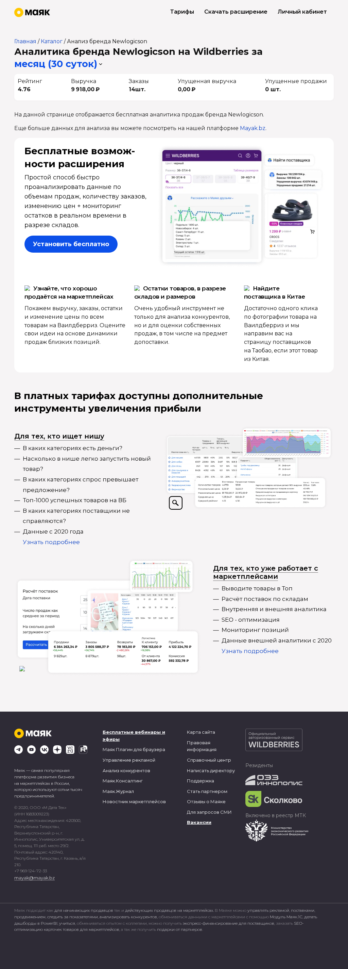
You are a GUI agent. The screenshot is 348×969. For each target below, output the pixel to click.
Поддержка (200, 780)
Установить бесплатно (71, 244)
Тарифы (182, 12)
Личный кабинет (302, 12)
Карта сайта (201, 732)
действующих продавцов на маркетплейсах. (169, 910)
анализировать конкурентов (128, 916)
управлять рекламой (268, 910)
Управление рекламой (129, 760)
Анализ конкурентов (126, 770)
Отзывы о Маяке (206, 801)
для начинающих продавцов (84, 910)
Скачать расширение (235, 12)
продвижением (30, 916)
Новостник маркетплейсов (134, 801)
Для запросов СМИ (209, 812)
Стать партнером (207, 791)
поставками (302, 910)
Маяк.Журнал (118, 791)
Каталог (52, 41)
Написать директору (211, 770)
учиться (67, 923)
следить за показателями (72, 916)
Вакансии (199, 822)
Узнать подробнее (51, 542)
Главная (25, 41)
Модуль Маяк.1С (286, 916)
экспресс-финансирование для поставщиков (228, 923)
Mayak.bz (252, 128)
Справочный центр (209, 760)
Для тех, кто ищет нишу (59, 436)
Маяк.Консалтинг (123, 780)
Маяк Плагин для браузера (134, 749)
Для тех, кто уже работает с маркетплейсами (265, 572)
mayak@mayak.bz (34, 877)
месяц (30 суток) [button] (55, 63)
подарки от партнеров (179, 929)
